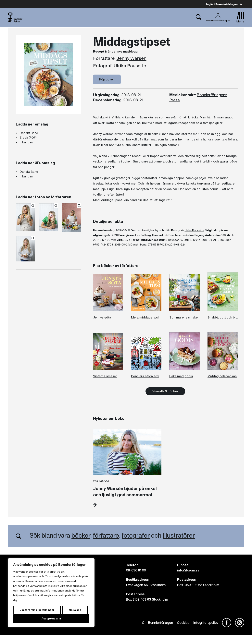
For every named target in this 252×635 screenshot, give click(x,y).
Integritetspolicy (205, 622)
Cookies (183, 622)
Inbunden (26, 142)
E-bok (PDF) (28, 138)
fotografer (136, 535)
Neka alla (75, 610)
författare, (106, 535)
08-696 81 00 (136, 570)
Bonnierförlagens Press (198, 97)
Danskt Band (29, 133)
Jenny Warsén (131, 58)
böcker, (81, 535)
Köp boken (107, 79)
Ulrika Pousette (130, 66)
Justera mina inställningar (37, 610)
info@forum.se (188, 570)
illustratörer (179, 535)
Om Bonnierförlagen (157, 622)
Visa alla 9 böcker (165, 391)
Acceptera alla (51, 618)
